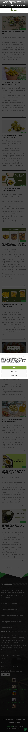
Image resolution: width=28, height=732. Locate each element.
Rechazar (14, 372)
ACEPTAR (14, 368)
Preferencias (14, 375)
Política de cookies (16, 362)
